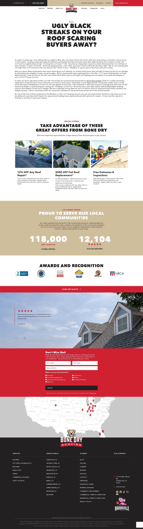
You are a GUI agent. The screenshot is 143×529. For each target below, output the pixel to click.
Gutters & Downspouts (22, 463)
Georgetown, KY (53, 463)
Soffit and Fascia (80, 379)
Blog (103, 8)
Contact (83, 477)
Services (41, 8)
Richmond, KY (51, 491)
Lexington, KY (51, 460)
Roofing (50, 375)
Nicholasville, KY (53, 467)
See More (49, 495)
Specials (84, 8)
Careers (108, 3)
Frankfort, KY (51, 470)
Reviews (50, 8)
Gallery (83, 463)
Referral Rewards (87, 3)
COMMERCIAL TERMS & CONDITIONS (93, 495)
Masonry (50, 382)
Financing (94, 8)
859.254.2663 (120, 487)
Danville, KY (51, 477)
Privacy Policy (93, 393)
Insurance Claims (86, 484)
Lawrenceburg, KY (53, 484)
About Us (59, 8)
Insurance (100, 3)
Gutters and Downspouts (56, 379)
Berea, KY (50, 481)
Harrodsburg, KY (53, 488)
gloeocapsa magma (94, 81)
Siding (76, 377)
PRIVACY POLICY (85, 502)
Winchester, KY (52, 474)
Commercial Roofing (54, 377)
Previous (16, 338)
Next (25, 338)
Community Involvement (89, 491)
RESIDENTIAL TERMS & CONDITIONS (92, 498)
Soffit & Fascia (18, 481)
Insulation (77, 375)
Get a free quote (122, 3)
